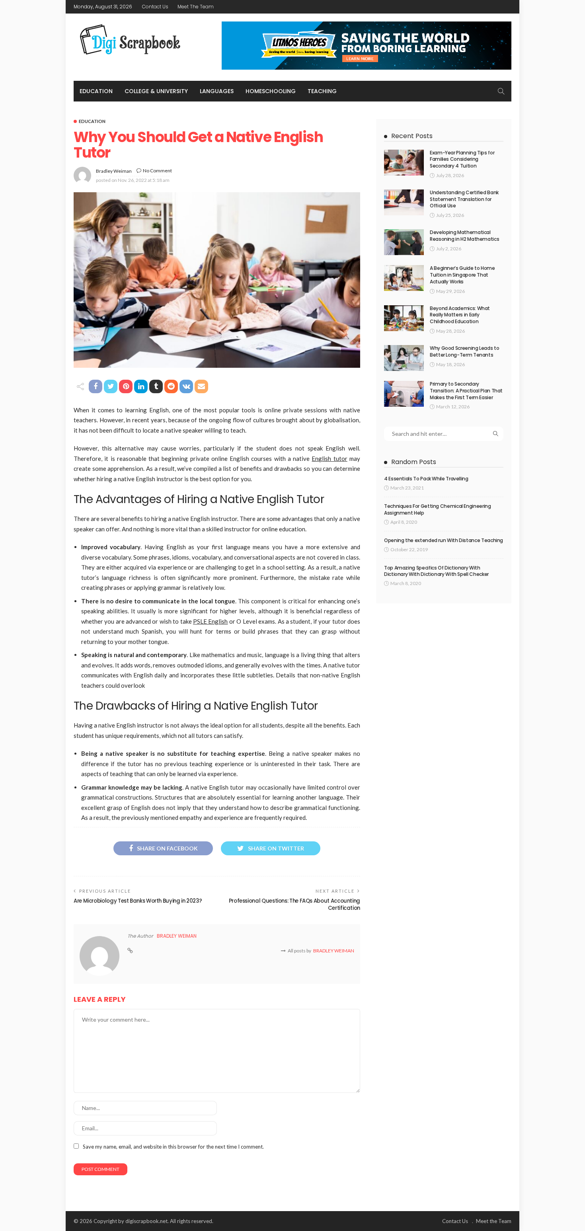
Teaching (322, 91)
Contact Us (155, 6)
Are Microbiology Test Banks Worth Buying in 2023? (138, 901)
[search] (501, 91)
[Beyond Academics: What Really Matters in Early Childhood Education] (404, 318)
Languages (217, 91)
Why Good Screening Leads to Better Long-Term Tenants (464, 351)
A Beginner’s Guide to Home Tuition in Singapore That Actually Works (462, 275)
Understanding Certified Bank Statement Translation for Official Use (464, 199)
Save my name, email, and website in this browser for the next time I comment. (173, 1146)
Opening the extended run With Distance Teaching (443, 540)
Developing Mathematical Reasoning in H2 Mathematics (464, 235)
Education (96, 91)
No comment (157, 171)
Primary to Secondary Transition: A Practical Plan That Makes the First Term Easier (466, 390)
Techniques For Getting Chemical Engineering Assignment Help (437, 509)
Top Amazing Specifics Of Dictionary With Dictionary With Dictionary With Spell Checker (436, 571)
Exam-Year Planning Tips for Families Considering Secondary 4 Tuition (462, 159)
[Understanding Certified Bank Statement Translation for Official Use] (404, 202)
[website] (130, 951)
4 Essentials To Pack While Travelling (426, 478)
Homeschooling (271, 91)
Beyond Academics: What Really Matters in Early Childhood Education (460, 315)
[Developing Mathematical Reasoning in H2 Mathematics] (404, 242)
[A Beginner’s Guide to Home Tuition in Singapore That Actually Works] (404, 278)
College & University (156, 91)
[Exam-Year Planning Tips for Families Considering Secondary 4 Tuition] (404, 163)
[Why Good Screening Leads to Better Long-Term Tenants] (404, 358)
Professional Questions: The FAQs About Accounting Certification (294, 904)
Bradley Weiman (114, 171)
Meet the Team (195, 6)
